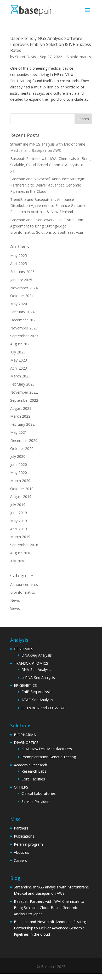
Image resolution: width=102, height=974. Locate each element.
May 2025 (18, 255)
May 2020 (18, 472)
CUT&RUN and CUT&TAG (43, 707)
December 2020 (23, 440)
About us (21, 852)
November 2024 (24, 287)
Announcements (24, 584)
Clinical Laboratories (38, 793)
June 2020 (18, 464)
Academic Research (30, 764)
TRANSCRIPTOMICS (31, 663)
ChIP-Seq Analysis (36, 691)
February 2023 (22, 384)
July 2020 (17, 456)
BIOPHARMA (25, 734)
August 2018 (20, 552)
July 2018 (17, 560)
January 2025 (21, 279)
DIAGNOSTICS (26, 742)
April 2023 (18, 368)
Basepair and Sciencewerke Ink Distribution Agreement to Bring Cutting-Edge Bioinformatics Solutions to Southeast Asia (46, 226)
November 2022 (24, 392)
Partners (21, 828)
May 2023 (18, 360)
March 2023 (20, 376)
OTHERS (21, 787)
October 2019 (21, 488)
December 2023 (23, 319)
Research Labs (33, 771)
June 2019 (18, 512)
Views (15, 608)
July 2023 (17, 352)
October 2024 (21, 295)
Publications (24, 836)
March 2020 (20, 480)
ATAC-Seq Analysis (37, 699)
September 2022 (24, 400)
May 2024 (18, 303)
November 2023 (24, 328)
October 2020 (21, 448)
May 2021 (18, 432)
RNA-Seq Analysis (36, 669)
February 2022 (22, 424)
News (15, 600)
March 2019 (20, 536)
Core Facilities (33, 779)
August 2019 (20, 496)
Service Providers (35, 801)
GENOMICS (23, 648)
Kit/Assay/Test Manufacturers (46, 748)
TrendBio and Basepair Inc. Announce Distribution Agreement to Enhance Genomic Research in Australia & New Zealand (48, 205)
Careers (20, 860)
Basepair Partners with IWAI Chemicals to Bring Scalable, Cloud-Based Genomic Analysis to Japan (50, 164)
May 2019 (18, 520)
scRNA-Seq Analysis (38, 677)
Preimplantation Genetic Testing (48, 756)
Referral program (28, 844)
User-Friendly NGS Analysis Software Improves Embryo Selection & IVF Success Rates (50, 44)
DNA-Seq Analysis (36, 655)
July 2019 (17, 504)
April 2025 (18, 263)
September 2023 (24, 335)
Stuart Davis (25, 56)
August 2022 (20, 408)
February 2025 (22, 271)
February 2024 (22, 311)
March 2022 (20, 416)
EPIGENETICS (25, 685)
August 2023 (20, 343)
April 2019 (18, 528)
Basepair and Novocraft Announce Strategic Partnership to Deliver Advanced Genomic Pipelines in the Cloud (47, 185)
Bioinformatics (78, 56)
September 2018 (24, 544)
